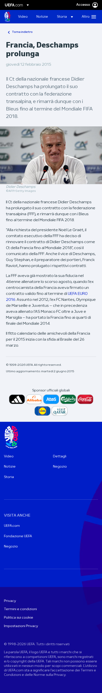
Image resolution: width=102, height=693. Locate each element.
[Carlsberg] (68, 399)
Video (9, 456)
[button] (65, 16)
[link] (23, 16)
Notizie (10, 466)
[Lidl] (42, 411)
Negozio (60, 466)
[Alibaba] (34, 399)
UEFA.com (12, 526)
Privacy (10, 601)
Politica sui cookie (18, 617)
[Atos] (51, 399)
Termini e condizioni (20, 609)
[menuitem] (23, 16)
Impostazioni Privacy (21, 626)
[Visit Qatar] (59, 411)
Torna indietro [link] (22, 32)
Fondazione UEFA (18, 536)
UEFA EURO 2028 (7, 17)
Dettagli (59, 456)
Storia (9, 477)
